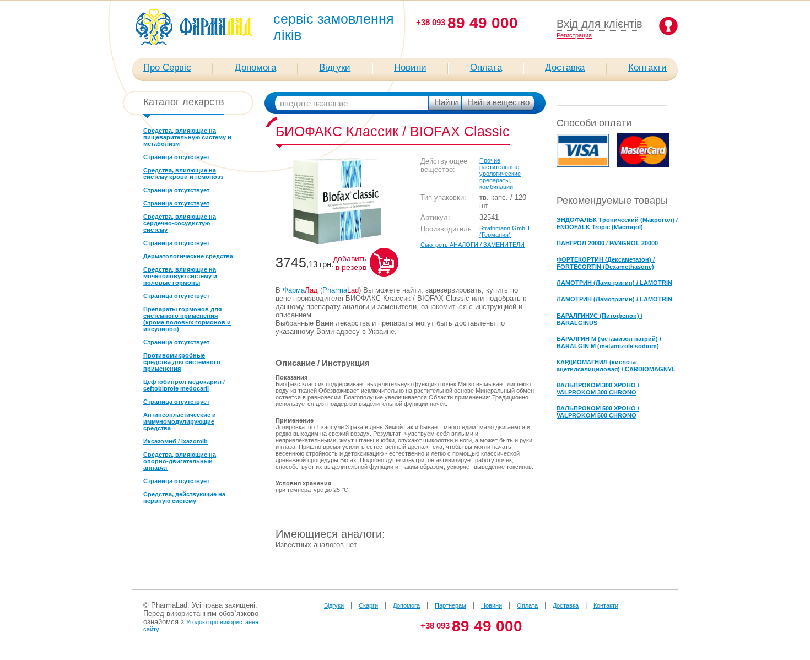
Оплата (486, 67)
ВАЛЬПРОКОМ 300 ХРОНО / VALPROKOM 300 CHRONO (598, 389)
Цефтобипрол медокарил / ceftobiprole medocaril (184, 385)
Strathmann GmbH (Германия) (504, 231)
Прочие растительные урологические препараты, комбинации (500, 173)
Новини (410, 67)
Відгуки (334, 67)
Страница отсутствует (176, 157)
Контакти (647, 67)
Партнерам (450, 605)
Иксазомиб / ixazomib (175, 441)
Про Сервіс (167, 67)
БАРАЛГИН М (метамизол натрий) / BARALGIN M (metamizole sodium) (609, 342)
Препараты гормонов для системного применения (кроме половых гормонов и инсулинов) (187, 319)
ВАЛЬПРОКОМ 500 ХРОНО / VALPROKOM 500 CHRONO (598, 412)
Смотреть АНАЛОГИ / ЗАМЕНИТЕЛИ (472, 244)
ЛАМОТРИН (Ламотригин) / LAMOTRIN (614, 282)
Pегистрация (574, 35)
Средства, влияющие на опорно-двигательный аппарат (179, 461)
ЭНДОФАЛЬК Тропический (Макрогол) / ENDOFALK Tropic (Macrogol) (617, 223)
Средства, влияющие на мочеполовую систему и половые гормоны (180, 276)
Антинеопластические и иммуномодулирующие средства (179, 421)
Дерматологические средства (188, 256)
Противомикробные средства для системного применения (181, 362)
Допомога (255, 67)
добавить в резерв (349, 263)
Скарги (368, 605)
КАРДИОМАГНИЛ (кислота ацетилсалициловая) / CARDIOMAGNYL (616, 365)
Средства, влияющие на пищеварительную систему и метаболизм (187, 137)
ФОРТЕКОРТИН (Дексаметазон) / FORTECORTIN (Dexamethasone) (606, 263)
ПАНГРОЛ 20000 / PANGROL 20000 (607, 243)
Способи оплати (594, 122)
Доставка (565, 67)
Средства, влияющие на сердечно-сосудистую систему (179, 223)
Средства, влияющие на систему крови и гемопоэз (183, 173)
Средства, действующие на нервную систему (184, 497)
